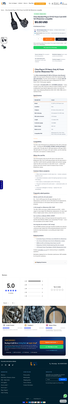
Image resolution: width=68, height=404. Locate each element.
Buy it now (61, 39)
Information (4, 371)
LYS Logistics (4, 382)
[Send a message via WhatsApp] (65, 396)
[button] (15, 3)
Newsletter (49, 371)
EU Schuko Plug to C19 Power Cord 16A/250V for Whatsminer (51, 238)
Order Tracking (4, 392)
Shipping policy (27, 380)
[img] (11, 290)
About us (3, 375)
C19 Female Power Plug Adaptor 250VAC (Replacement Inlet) (51, 247)
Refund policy (26, 377)
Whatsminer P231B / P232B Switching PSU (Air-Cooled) (50, 245)
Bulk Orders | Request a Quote (8, 377)
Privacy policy (26, 375)
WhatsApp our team (52, 346)
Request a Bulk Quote (51, 342)
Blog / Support (4, 390)
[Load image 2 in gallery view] (4, 47)
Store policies (27, 371)
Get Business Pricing (40, 26)
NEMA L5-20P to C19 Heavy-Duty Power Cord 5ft (48, 243)
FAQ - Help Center (5, 380)
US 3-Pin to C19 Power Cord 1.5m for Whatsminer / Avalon (50, 240)
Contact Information (28, 385)
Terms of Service (27, 382)
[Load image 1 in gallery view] (4, 40)
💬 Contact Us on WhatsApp (50, 47)
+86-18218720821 (62, 363)
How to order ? (4, 385)
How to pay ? (4, 387)
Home (2, 10)
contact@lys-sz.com (42, 249)
